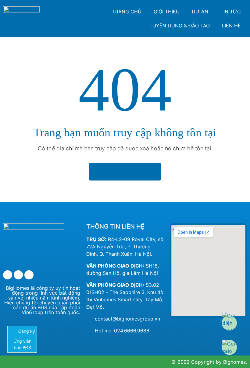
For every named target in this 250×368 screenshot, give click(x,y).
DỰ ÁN (200, 12)
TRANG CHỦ (126, 12)
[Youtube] (29, 274)
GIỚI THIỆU (167, 12)
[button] (62, 360)
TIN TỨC (230, 12)
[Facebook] (7, 274)
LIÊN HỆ (231, 26)
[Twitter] (18, 274)
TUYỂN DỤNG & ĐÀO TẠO (179, 26)
